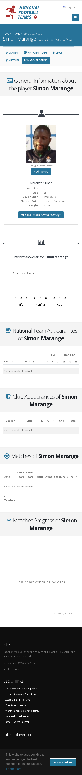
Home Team (20, 474)
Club (29, 420)
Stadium (59, 476)
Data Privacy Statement (17, 721)
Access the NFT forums (17, 699)
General (13, 52)
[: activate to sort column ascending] (4, 421)
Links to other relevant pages (21, 688)
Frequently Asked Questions (20, 694)
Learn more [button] (14, 769)
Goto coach (42, 215)
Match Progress (37, 60)
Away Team (29, 474)
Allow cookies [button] (63, 762)
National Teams (37, 52)
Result (39, 476)
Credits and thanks (15, 705)
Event (48, 476)
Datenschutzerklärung (17, 716)
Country (28, 361)
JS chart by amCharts (23, 272)
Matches (13, 60)
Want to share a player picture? (22, 710)
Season (8, 361)
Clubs (59, 52)
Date (7, 476)
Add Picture (41, 171)
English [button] (71, 7)
